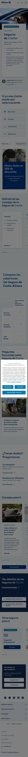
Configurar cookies (14, 392)
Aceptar (20, 387)
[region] (14, 378)
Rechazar (8, 387)
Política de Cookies (16, 382)
